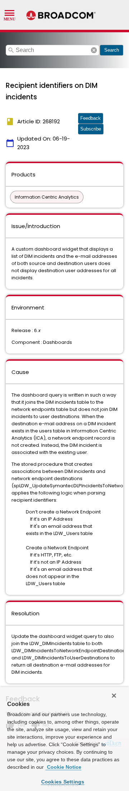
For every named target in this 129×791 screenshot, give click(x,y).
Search (111, 50)
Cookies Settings (63, 782)
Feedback (90, 118)
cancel (93, 50)
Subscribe (90, 129)
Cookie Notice (63, 767)
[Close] (114, 695)
